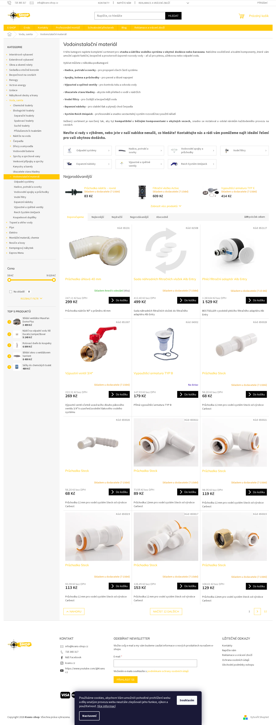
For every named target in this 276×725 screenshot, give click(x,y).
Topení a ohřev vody (21, 223)
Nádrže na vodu (22, 136)
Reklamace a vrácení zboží (154, 3)
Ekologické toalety (23, 111)
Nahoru (75, 611)
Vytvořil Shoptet (259, 717)
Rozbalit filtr (30, 299)
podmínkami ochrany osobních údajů (168, 671)
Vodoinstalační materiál (26, 177)
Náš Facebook (73, 657)
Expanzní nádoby (23, 202)
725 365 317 (71, 652)
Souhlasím (187, 700)
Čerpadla (18, 141)
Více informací (106, 706)
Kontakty (103, 3)
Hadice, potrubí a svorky (28, 187)
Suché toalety (22, 126)
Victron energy (17, 85)
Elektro (13, 233)
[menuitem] (12, 28)
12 (265, 611)
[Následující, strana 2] (257, 611)
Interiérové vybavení (21, 55)
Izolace (13, 90)
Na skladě (22, 292)
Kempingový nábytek (21, 248)
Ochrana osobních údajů (235, 660)
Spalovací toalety (24, 121)
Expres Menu (16, 253)
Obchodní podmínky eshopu (238, 665)
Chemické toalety (23, 105)
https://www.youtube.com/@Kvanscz (85, 670)
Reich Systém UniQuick (27, 212)
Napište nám (124, 3)
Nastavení (89, 716)
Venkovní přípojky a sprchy (28, 161)
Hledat (173, 15)
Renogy (13, 80)
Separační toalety (24, 116)
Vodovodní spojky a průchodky (31, 192)
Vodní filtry (20, 197)
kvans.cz (70, 663)
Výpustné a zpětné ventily (28, 207)
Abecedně (162, 217)
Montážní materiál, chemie (24, 238)
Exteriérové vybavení (21, 60)
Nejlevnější (98, 217)
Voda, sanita (16, 100)
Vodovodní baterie (23, 151)
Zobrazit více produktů (164, 206)
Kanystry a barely (23, 167)
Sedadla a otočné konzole (24, 70)
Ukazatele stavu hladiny (26, 172)
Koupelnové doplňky (24, 217)
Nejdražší (117, 217)
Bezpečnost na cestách (22, 75)
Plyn (11, 227)
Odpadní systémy (24, 182)
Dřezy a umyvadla (23, 146)
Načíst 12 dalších (166, 611)
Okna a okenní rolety (21, 65)
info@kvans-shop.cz (76, 646)
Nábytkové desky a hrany (23, 95)
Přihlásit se (125, 679)
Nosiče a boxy (17, 243)
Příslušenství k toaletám (27, 131)
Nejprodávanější (139, 217)
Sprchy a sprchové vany (26, 156)
